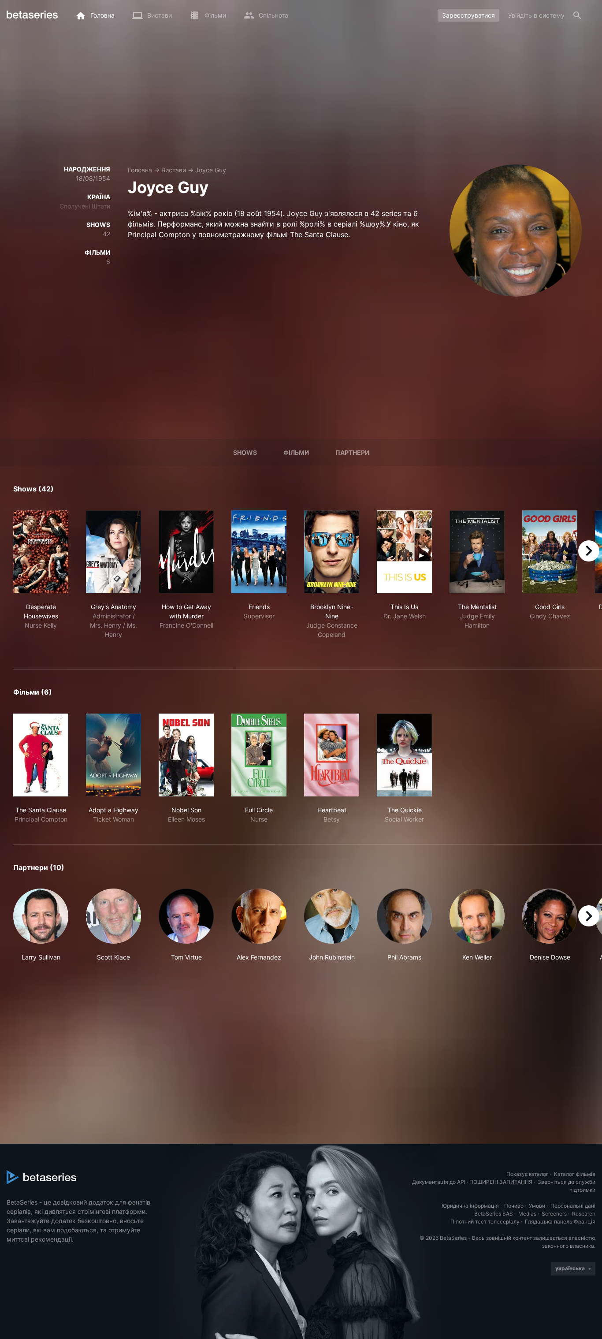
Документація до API (438, 1182)
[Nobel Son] (186, 755)
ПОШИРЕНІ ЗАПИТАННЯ (500, 1182)
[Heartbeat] (331, 755)
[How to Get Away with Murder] (186, 551)
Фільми (296, 452)
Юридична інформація (470, 1205)
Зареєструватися (468, 15)
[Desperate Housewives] (40, 551)
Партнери (352, 452)
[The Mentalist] (477, 551)
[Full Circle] (258, 755)
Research (583, 1213)
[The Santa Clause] (40, 755)
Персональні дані (572, 1205)
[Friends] (258, 551)
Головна (140, 170)
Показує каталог (527, 1174)
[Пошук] (577, 15)
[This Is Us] (404, 551)
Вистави (173, 170)
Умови (537, 1205)
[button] (40, 925)
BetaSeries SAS (493, 1213)
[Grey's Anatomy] (113, 551)
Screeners (554, 1213)
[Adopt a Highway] (113, 755)
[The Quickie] (404, 755)
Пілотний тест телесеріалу (485, 1221)
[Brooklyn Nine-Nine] (331, 551)
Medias (527, 1213)
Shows (245, 452)
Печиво (514, 1205)
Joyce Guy (210, 170)
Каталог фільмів (574, 1174)
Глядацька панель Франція (560, 1221)
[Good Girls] (549, 551)
